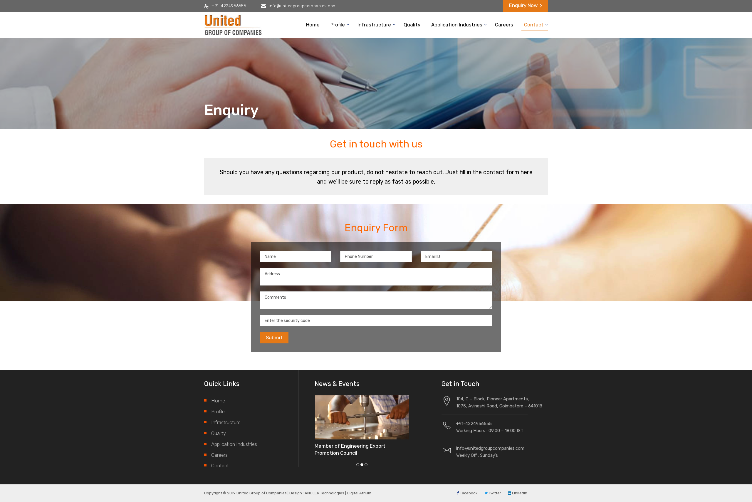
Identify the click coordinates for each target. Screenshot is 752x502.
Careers (504, 25)
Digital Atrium (359, 493)
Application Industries (456, 25)
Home (313, 25)
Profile (337, 25)
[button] (357, 464)
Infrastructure (374, 25)
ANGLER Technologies (324, 493)
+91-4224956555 (229, 6)
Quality (412, 25)
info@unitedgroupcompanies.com (303, 6)
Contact (533, 25)
